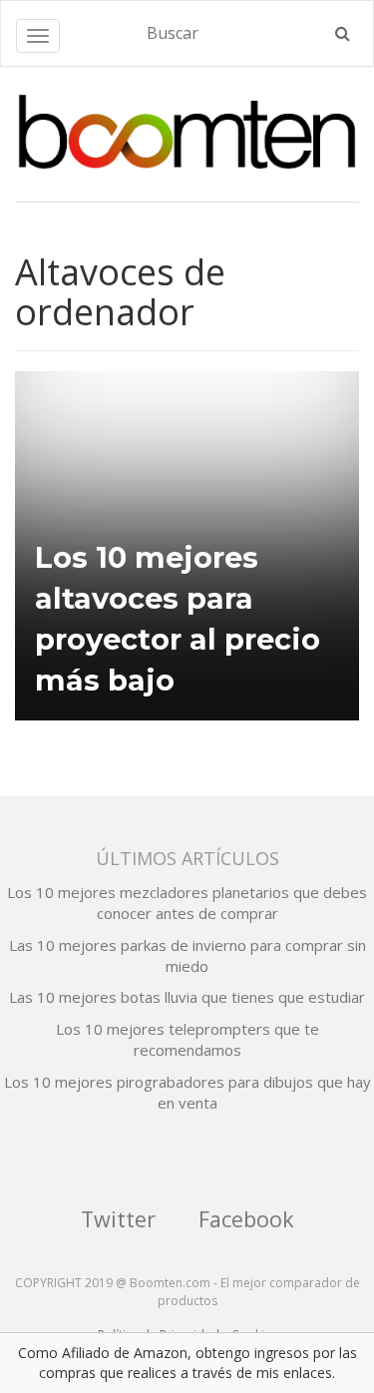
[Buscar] (342, 33)
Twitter (118, 1218)
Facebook (246, 1218)
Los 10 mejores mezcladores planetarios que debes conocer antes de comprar (187, 902)
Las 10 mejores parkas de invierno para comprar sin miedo (187, 955)
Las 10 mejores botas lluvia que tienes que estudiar (187, 997)
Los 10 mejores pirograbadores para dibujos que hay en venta (187, 1092)
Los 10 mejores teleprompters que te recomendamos (187, 1039)
